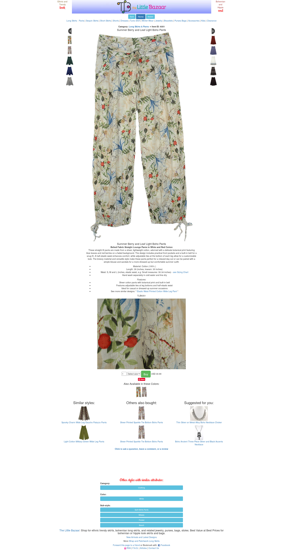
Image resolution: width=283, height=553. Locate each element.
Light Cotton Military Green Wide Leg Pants (84, 441)
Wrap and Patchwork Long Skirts (144, 540)
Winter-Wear (147, 20)
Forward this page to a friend (126, 545)
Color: (103, 494)
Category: (105, 483)
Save (143, 379)
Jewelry (158, 20)
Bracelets (168, 20)
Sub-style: (105, 505)
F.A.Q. (135, 548)
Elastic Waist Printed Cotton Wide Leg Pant (157, 291)
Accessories (193, 20)
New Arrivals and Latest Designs (141, 537)
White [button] (141, 498)
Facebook (165, 545)
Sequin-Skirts (92, 20)
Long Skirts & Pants (139, 26)
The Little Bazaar (69, 530)
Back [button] (132, 16)
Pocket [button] (141, 520)
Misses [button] (141, 515)
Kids (203, 20)
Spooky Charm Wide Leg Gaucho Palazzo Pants (84, 422)
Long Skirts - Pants (75, 20)
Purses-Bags (180, 20)
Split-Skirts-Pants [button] (141, 509)
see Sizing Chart (180, 272)
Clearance (212, 20)
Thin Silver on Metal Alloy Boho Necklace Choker (199, 422)
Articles (143, 548)
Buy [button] (146, 374)
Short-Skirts (105, 20)
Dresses (124, 20)
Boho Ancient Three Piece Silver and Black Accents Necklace (199, 443)
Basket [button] (150, 16)
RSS (129, 548)
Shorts (116, 20)
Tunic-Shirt (135, 20)
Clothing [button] (141, 487)
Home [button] (141, 16)
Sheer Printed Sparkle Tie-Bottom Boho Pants (141, 422)
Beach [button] (141, 525)
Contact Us (154, 548)
